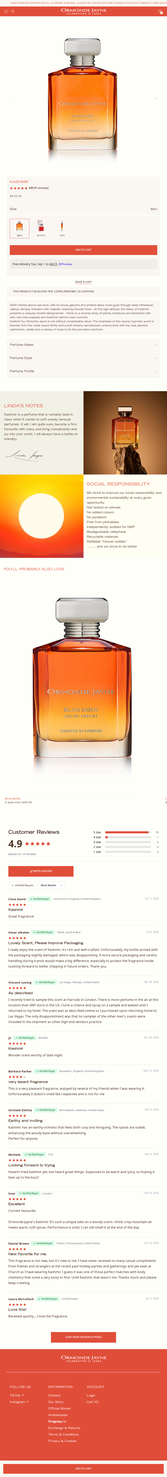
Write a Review (42, 871)
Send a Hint (83, 282)
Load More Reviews (83, 1337)
